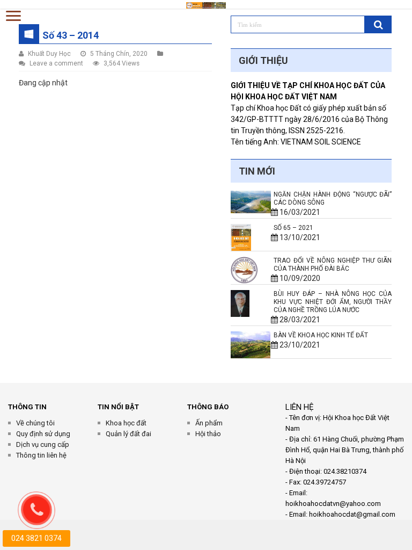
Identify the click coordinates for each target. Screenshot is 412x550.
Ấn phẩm (209, 423)
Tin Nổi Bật (118, 407)
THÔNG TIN (27, 407)
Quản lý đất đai (128, 434)
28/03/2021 (297, 319)
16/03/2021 (297, 212)
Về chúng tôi (35, 423)
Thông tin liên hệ (41, 455)
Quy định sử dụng (43, 434)
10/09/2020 (297, 278)
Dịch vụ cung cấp (42, 444)
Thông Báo (208, 407)
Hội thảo (208, 434)
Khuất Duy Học (49, 53)
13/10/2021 (297, 237)
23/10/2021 (297, 345)
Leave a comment (56, 63)
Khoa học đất (126, 423)
